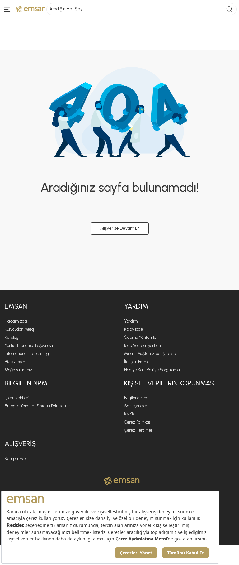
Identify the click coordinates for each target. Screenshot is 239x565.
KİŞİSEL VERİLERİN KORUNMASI (170, 383)
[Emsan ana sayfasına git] (122, 480)
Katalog (12, 337)
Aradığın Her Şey (65, 9)
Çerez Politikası (137, 422)
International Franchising (27, 353)
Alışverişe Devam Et (119, 228)
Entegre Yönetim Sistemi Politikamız (38, 406)
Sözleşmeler (135, 406)
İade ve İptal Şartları (142, 345)
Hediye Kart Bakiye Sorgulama (152, 369)
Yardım (131, 321)
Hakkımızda (16, 321)
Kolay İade (133, 329)
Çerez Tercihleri (138, 430)
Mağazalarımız (18, 369)
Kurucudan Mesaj (20, 329)
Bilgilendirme (136, 397)
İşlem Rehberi (17, 397)
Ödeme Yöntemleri (141, 337)
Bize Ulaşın (15, 361)
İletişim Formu (136, 361)
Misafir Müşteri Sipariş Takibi (150, 353)
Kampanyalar (17, 458)
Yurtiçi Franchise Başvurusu (29, 345)
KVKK (129, 414)
